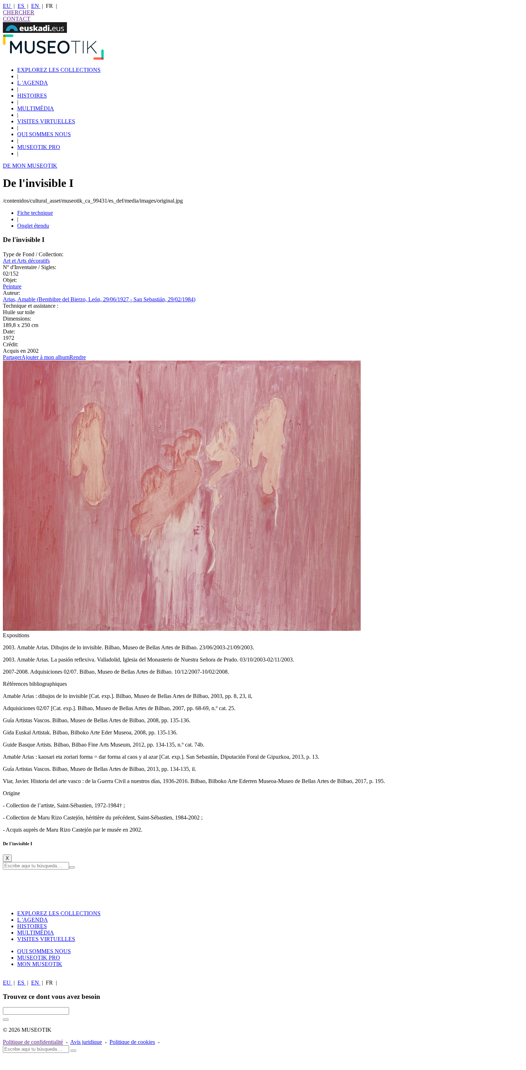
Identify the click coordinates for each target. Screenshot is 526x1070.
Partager (12, 357)
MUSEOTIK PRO (38, 147)
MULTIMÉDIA (35, 108)
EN (35, 6)
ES (22, 6)
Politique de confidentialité (33, 1042)
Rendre (77, 357)
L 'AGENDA (32, 83)
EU (7, 6)
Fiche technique (35, 213)
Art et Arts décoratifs (26, 261)
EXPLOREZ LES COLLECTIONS (59, 70)
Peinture (12, 286)
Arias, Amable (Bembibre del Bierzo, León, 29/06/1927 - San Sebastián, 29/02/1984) (99, 299)
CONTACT (16, 19)
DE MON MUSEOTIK (30, 166)
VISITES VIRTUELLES (46, 121)
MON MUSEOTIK (39, 964)
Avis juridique (86, 1042)
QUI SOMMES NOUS (44, 134)
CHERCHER (18, 12)
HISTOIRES (32, 96)
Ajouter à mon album (45, 357)
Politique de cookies (132, 1042)
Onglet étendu (33, 226)
